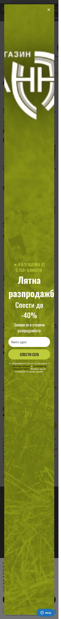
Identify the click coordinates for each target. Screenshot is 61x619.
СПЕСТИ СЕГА (29, 354)
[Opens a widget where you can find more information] (45, 613)
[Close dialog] (49, 9)
